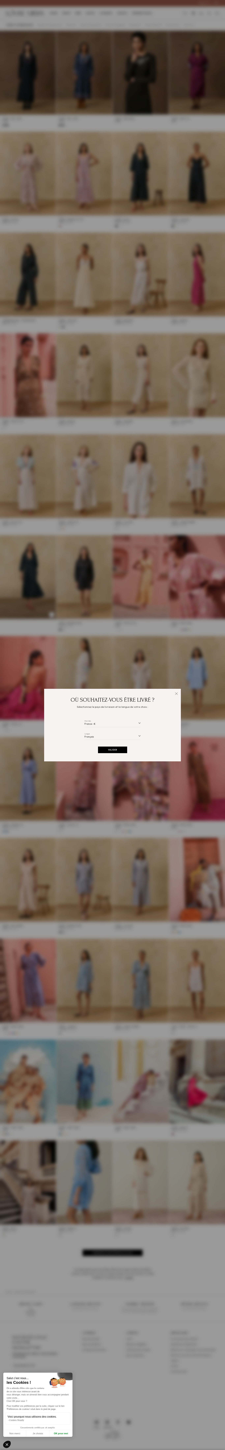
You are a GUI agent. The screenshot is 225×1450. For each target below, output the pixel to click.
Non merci (14, 1433)
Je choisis (38, 1433)
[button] (7, 1444)
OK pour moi (61, 1433)
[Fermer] (176, 693)
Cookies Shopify (16, 1420)
